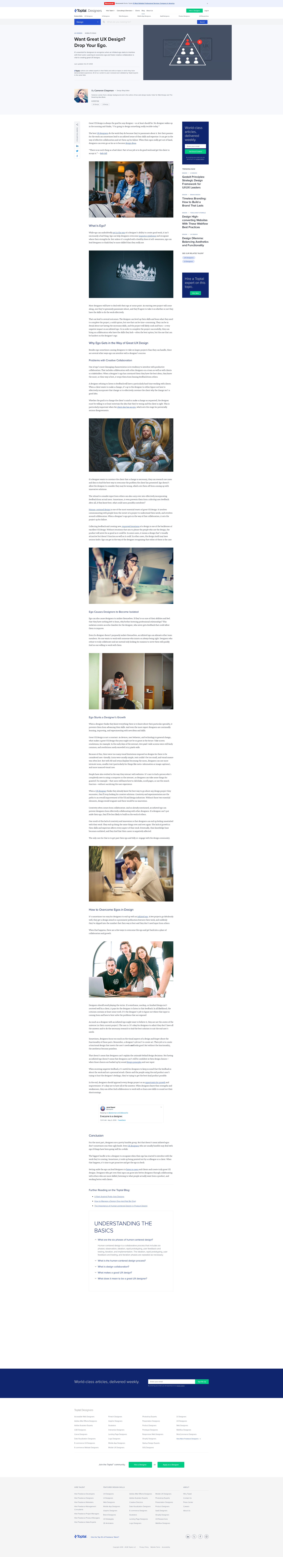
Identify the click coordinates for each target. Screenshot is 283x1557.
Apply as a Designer (171, 1464)
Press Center (188, 1502)
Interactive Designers (116, 1430)
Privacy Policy (144, 1547)
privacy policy (200, 159)
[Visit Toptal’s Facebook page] (200, 1536)
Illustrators (112, 1425)
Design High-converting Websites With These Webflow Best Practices (195, 221)
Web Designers (123, 16)
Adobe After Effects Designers (85, 1421)
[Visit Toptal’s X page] (194, 1536)
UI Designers (106, 16)
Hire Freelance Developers (84, 1494)
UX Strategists (108, 1519)
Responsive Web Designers (152, 1434)
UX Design (78, 33)
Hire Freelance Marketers (83, 1502)
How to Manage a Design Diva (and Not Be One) (115, 1201)
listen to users (132, 1169)
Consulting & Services (124, 10)
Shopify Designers (149, 1438)
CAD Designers (80, 1430)
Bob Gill (103, 153)
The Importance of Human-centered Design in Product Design (120, 1205)
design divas (130, 143)
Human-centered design (99, 510)
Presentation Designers (151, 1421)
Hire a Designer (194, 10)
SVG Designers (148, 1447)
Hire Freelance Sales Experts (85, 1522)
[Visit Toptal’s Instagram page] (206, 1536)
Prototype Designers (150, 1430)
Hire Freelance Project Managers (86, 1513)
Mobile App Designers (144, 16)
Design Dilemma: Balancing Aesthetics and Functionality (195, 241)
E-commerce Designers (138, 1510)
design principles (134, 1062)
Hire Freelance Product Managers (87, 1518)
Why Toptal (187, 1494)
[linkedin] (77, 145)
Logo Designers (114, 1438)
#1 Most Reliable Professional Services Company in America (153, 3)
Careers (186, 1506)
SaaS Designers (164, 16)
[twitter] (77, 151)
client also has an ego (126, 407)
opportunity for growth (155, 1082)
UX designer (101, 791)
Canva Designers (80, 1434)
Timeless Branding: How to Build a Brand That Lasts (194, 202)
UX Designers (88, 16)
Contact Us (187, 1498)
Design (80, 22)
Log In (207, 10)
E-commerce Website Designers (86, 1447)
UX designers (102, 133)
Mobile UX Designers (116, 1447)
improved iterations (130, 526)
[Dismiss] (207, 3)
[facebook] (77, 156)
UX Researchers (204, 16)
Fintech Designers (115, 1416)
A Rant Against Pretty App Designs (109, 1196)
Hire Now (195, 293)
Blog (143, 10)
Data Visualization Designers (85, 1438)
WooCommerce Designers (186, 1434)
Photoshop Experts (149, 1416)
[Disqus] (123, 1333)
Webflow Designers (183, 1430)
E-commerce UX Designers (84, 1443)
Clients (137, 10)
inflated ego (143, 917)
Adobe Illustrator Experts (83, 1425)
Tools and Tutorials (198, 213)
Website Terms (155, 1547)
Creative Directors (136, 1502)
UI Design (105, 104)
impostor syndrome (147, 236)
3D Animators (108, 1523)
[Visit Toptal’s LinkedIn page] (188, 1536)
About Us (149, 10)
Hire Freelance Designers (84, 1498)
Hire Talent (110, 10)
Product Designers (184, 16)
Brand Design (195, 195)
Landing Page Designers (117, 1434)
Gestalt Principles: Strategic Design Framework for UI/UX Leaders (193, 182)
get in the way (119, 233)
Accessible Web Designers (84, 1416)
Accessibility (166, 1547)
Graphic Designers (115, 1421)
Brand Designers (109, 1515)
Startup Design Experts (151, 1443)
